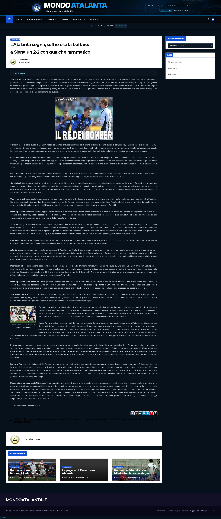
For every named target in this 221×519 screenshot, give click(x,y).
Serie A (51, 19)
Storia (19, 19)
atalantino (25, 60)
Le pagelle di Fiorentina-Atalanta (78, 472)
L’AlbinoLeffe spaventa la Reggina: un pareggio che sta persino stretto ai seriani (47, 420)
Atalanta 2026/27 (34, 19)
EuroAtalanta (79, 19)
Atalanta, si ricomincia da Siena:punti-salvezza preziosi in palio (120, 419)
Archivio (94, 19)
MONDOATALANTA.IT (26, 499)
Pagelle (64, 19)
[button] (209, 19)
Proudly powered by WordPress (17, 511)
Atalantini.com (174, 74)
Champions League (208, 511)
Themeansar (63, 511)
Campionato (15, 39)
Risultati (185, 511)
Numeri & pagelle (174, 511)
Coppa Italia (194, 511)
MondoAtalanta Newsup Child (45, 511)
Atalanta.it (172, 68)
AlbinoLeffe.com (175, 62)
